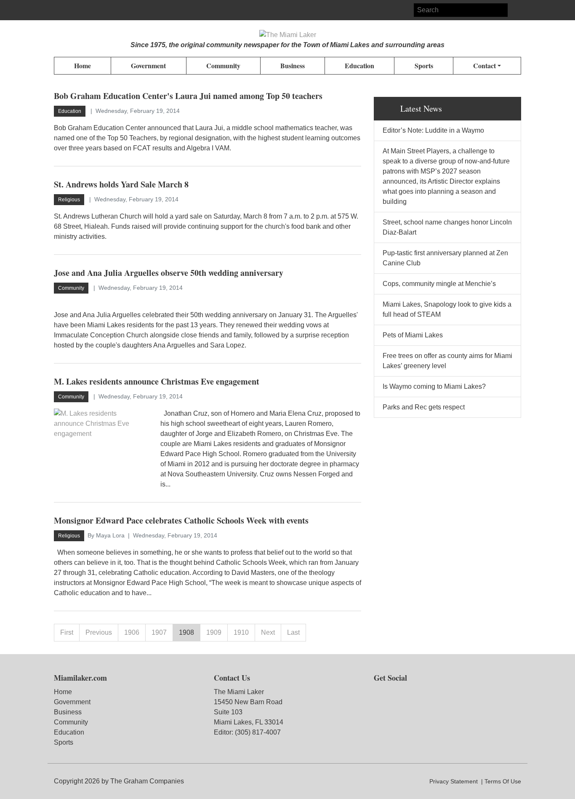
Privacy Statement (453, 781)
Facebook (60, 10)
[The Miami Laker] (287, 35)
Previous (98, 632)
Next (268, 632)
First (66, 632)
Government (72, 701)
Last (293, 632)
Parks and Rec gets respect (424, 407)
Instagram (76, 10)
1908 (186, 632)
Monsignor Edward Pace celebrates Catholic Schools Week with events (181, 520)
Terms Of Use (502, 781)
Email (91, 10)
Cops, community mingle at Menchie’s (439, 283)
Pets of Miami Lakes (413, 335)
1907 (159, 632)
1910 (241, 632)
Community (71, 722)
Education (69, 732)
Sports (63, 742)
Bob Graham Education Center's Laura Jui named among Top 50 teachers (188, 96)
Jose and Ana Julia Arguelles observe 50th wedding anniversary (168, 273)
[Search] (514, 10)
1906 (131, 632)
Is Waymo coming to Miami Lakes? (434, 386)
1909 (213, 632)
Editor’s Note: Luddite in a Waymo (433, 130)
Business (68, 712)
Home (63, 691)
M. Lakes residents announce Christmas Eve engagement (156, 381)
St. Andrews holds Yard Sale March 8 (121, 184)
